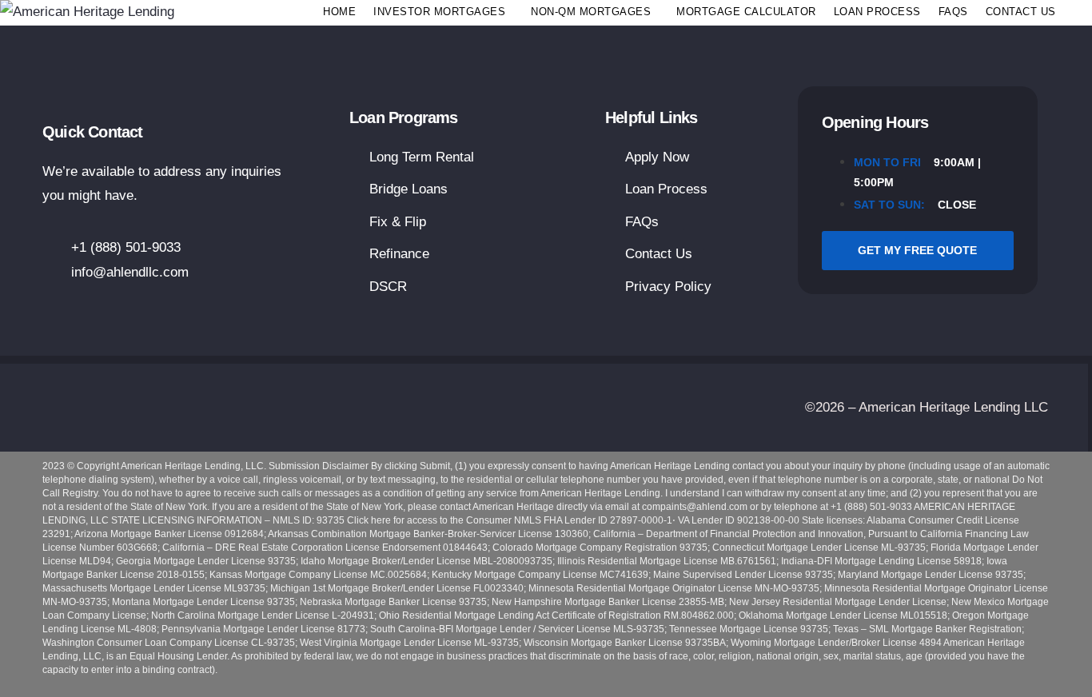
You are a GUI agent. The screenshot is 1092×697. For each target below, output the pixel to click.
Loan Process (877, 12)
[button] (443, 12)
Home (339, 12)
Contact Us (1021, 12)
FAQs (953, 12)
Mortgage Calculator (746, 12)
